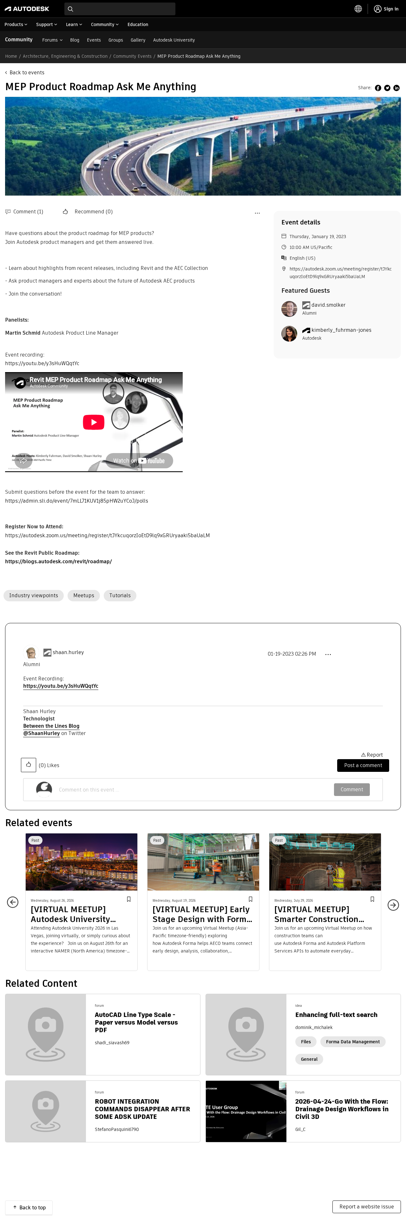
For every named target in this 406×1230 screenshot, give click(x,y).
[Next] (390, 902)
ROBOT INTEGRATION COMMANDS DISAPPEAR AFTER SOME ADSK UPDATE (142, 1109)
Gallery (138, 40)
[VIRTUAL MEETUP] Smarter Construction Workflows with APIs (316, 914)
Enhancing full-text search (336, 1014)
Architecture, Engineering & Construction (65, 56)
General (309, 1059)
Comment (352, 789)
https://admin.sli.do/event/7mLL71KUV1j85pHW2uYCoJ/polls (76, 501)
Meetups (83, 595)
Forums (50, 40)
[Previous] (16, 905)
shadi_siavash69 (112, 1042)
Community (19, 39)
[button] (66, 211)
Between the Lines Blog (51, 726)
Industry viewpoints (33, 595)
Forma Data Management (353, 1042)
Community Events (132, 56)
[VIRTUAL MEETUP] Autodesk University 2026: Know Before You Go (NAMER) (76, 914)
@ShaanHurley (41, 733)
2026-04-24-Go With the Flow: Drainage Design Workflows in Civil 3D (342, 1109)
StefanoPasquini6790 (117, 1129)
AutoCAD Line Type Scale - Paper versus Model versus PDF (136, 1022)
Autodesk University (174, 40)
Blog (74, 40)
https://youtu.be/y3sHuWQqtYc (42, 363)
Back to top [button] (32, 1207)
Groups (115, 40)
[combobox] (119, 9)
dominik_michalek (313, 1027)
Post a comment (363, 765)
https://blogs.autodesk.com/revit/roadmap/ (58, 561)
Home (11, 56)
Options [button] (257, 213)
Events (94, 40)
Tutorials (120, 595)
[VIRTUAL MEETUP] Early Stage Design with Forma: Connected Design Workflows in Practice (203, 914)
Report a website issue (366, 1206)
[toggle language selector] (358, 9)
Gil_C (300, 1129)
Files (306, 1042)
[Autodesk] (27, 9)
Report (375, 755)
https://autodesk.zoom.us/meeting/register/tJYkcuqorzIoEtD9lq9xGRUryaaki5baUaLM (107, 535)
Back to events (27, 72)
